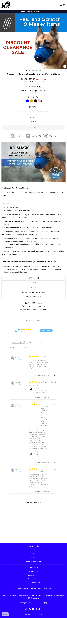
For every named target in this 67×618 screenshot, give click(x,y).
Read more (33, 450)
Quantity (33, 117)
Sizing (33, 283)
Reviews (33, 557)
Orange (31, 101)
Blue (27, 101)
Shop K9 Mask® (33, 546)
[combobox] (34, 342)
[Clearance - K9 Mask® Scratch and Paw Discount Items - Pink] (16, 536)
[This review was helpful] (51, 492)
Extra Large (43, 91)
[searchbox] (17, 342)
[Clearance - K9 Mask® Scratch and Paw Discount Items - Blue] (10, 536)
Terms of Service (33, 582)
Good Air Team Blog (33, 561)
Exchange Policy (34, 571)
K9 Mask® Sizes (34, 550)
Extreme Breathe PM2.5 (27, 111)
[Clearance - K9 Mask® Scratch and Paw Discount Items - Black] (14, 536)
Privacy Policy (33, 579)
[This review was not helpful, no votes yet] (54, 375)
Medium (28, 91)
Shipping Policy (33, 575)
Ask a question (33, 297)
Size (32, 86)
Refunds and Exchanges (33, 292)
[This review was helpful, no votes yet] (51, 398)
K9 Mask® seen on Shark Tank (25, 589)
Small (21, 91)
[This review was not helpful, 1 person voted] (54, 462)
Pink (40, 101)
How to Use (33, 278)
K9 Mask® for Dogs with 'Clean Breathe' (37, 227)
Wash (33, 287)
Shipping (25, 82)
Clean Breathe (43, 111)
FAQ (33, 554)
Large (35, 91)
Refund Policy (34, 567)
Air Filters (33, 107)
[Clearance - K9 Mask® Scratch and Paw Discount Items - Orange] (12, 536)
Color (33, 97)
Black (35, 101)
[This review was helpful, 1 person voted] (51, 375)
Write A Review (46, 331)
